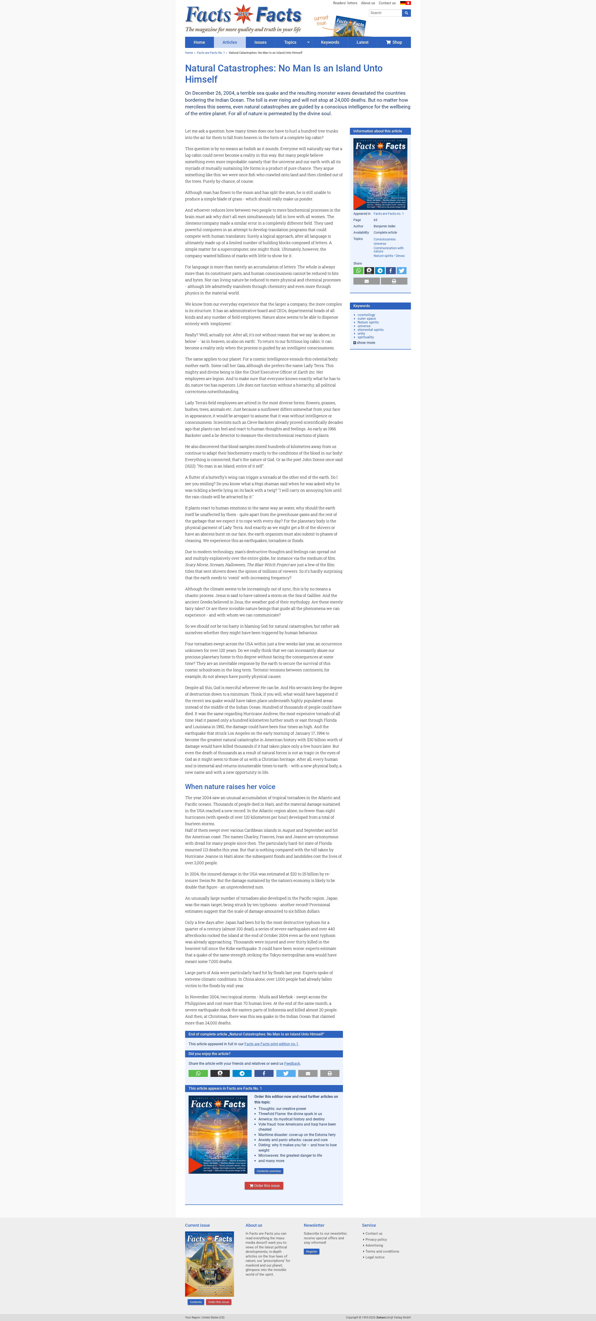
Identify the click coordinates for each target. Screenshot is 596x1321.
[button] (198, 1073)
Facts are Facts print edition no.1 (271, 1044)
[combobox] (385, 13)
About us (368, 3)
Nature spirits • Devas (389, 256)
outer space (367, 318)
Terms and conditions (382, 1251)
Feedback (292, 1063)
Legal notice (375, 1257)
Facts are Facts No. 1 (211, 52)
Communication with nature (389, 249)
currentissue (321, 20)
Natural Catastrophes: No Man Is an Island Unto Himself (265, 52)
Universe (380, 243)
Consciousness (385, 239)
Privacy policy (376, 1239)
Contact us (387, 3)
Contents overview (269, 1171)
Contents (196, 1302)
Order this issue (266, 1185)
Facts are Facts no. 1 (389, 213)
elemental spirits (371, 330)
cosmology (366, 315)
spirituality (366, 337)
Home (189, 52)
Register (311, 1251)
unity (361, 333)
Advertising (374, 1245)
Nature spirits (368, 322)
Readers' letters (345, 3)
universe (364, 326)
